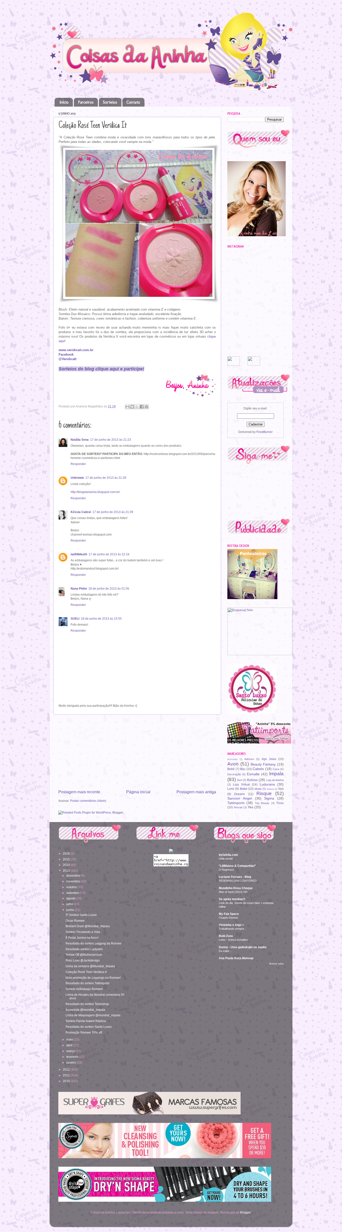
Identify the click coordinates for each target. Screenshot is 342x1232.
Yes (250, 807)
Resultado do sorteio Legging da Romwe (93, 943)
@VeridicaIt (67, 359)
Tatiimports (236, 803)
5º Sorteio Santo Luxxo (81, 914)
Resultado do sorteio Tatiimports (87, 983)
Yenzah (238, 807)
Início (64, 102)
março (71, 1051)
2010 (67, 1081)
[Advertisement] (137, 752)
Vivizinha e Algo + (231, 924)
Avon (233, 764)
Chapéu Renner (228, 917)
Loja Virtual (241, 784)
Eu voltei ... (225, 950)
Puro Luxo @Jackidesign (83, 960)
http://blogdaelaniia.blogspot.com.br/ (95, 492)
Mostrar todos (276, 963)
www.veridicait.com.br (76, 350)
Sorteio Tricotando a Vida (83, 931)
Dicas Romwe (75, 920)
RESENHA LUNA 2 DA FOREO (238, 880)
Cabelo (258, 769)
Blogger (245, 1212)
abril (69, 1045)
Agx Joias (269, 759)
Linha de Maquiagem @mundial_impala (93, 1015)
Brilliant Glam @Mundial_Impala (88, 926)
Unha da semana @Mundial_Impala (90, 966)
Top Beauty (262, 803)
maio (70, 1039)
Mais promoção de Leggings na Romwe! (93, 977)
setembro (73, 892)
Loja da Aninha (275, 780)
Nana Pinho (79, 588)
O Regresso (226, 869)
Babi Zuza (226, 935)
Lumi (230, 788)
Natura (270, 789)
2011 (67, 1075)
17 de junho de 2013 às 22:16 (109, 554)
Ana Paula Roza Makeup (236, 958)
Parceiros (86, 102)
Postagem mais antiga (196, 792)
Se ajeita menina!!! (232, 899)
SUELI (75, 618)
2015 (67, 859)
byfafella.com (228, 854)
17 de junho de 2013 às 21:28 (105, 477)
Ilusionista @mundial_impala (85, 1009)
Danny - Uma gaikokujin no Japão (242, 947)
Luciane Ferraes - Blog (235, 876)
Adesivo (249, 759)
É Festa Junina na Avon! (82, 937)
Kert (239, 780)
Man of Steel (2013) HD (233, 891)
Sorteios (110, 102)
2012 (67, 1069)
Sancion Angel (239, 798)
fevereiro (72, 1056)
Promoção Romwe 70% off (84, 1032)
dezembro (73, 875)
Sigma (269, 798)
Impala (276, 773)
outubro (72, 887)
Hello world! (226, 858)
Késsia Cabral (81, 512)
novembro (73, 881)
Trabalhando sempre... (232, 928)
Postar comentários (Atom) (88, 800)
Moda (258, 788)
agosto (71, 898)
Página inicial (138, 792)
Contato (133, 102)
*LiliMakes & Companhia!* (237, 865)
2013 (67, 870)
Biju (242, 769)
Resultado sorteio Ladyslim (84, 949)
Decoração (234, 774)
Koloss (252, 780)
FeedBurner (264, 431)
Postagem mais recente (79, 792)
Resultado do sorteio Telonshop (87, 1004)
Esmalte (253, 774)
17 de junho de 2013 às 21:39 (112, 512)
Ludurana (267, 784)
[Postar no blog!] (132, 406)
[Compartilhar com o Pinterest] (146, 406)
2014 (67, 864)
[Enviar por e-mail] (127, 406)
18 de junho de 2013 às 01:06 (108, 588)
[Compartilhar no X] (136, 406)
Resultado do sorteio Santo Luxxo (89, 1026)
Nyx (281, 788)
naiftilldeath (79, 554)
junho (70, 909)
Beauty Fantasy (263, 764)
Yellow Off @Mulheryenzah (84, 954)
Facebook (66, 354)
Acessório (232, 759)
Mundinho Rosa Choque (236, 888)
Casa (276, 769)
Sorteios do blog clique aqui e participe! (101, 368)
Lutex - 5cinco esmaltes (233, 939)
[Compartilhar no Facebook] (141, 406)
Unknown (77, 477)
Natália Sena (80, 439)
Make (243, 788)
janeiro (71, 1062)
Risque (264, 793)
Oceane (239, 794)
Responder (78, 463)
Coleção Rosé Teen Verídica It (86, 971)
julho (70, 904)
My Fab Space (229, 913)
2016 (67, 853)
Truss (280, 803)
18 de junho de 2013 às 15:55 (101, 618)
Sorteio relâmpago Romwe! (84, 989)
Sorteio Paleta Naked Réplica (86, 1021)
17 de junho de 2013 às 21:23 (110, 439)
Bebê (231, 769)
